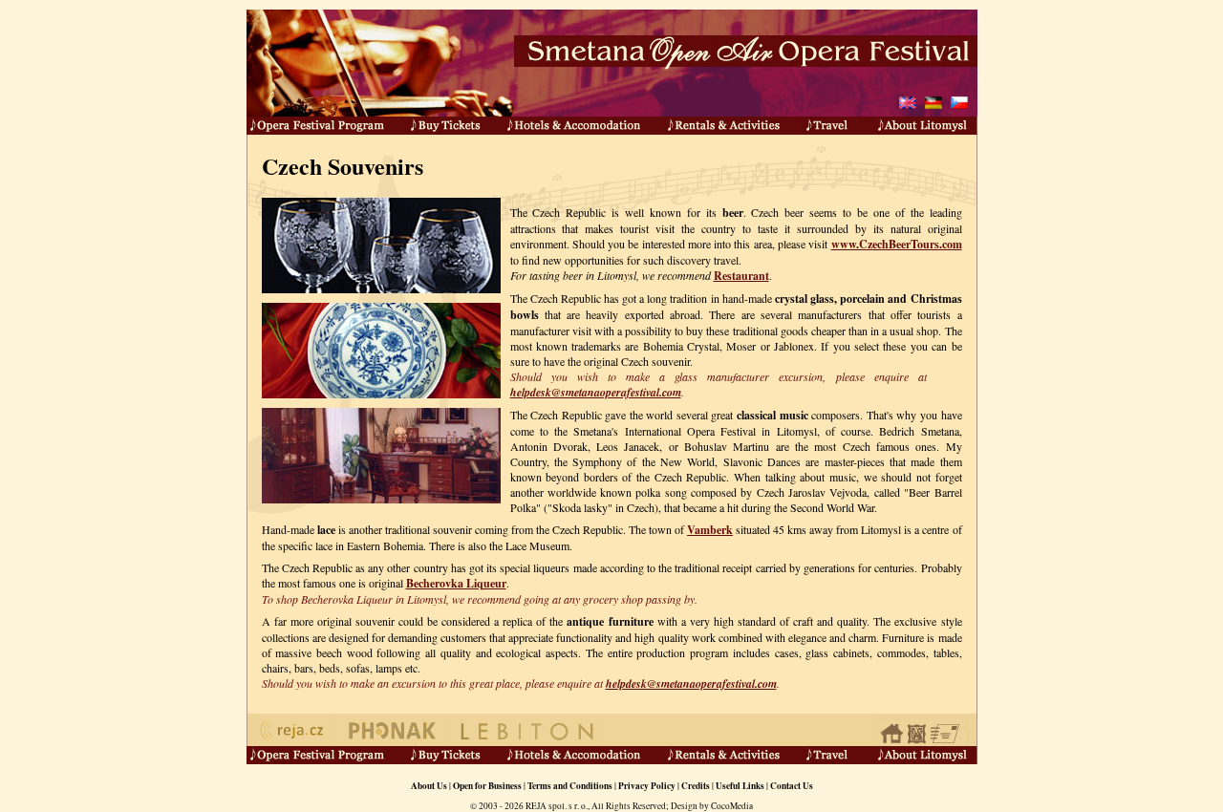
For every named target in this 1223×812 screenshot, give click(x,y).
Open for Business (487, 786)
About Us (429, 786)
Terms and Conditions (569, 786)
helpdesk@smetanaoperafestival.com (595, 392)
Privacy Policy (647, 786)
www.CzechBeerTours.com (896, 244)
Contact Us (791, 786)
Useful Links (740, 786)
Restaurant (741, 275)
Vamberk (710, 530)
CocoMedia (732, 806)
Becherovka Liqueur (456, 583)
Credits (695, 786)
